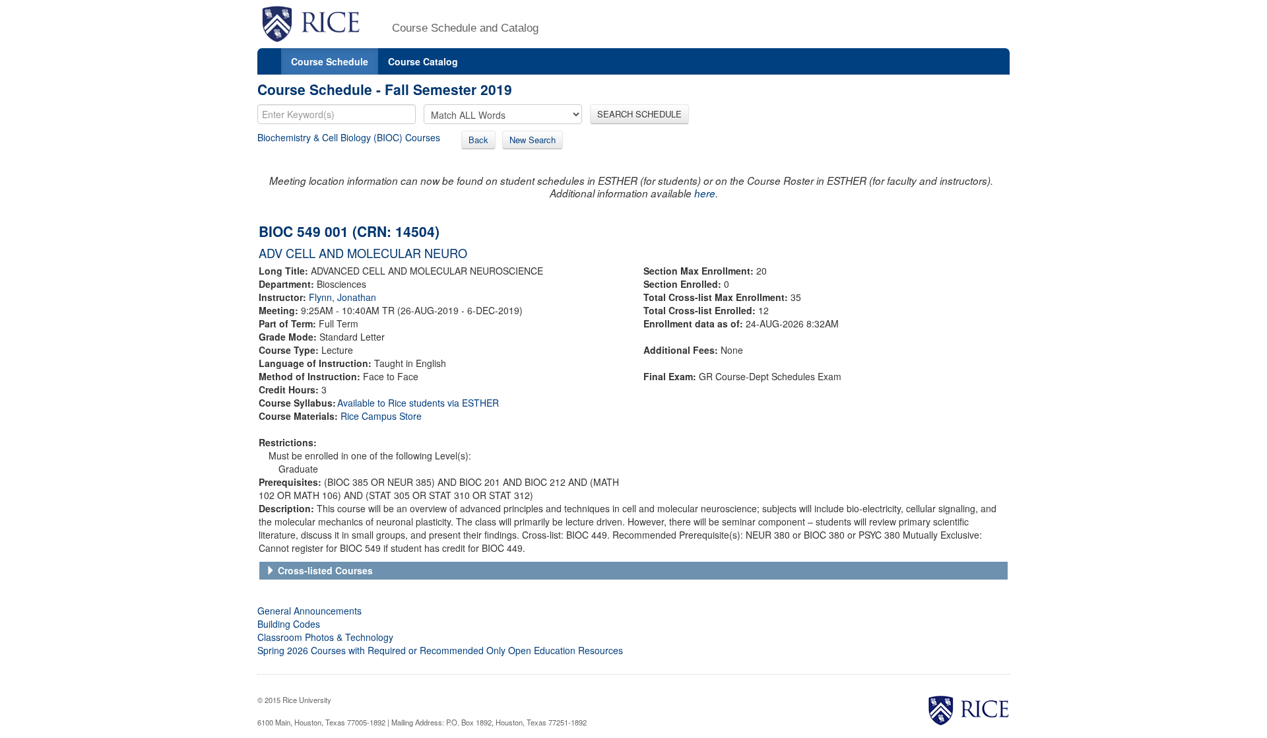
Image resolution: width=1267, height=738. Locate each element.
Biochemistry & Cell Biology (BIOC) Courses (348, 137)
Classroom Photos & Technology (325, 637)
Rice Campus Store (381, 415)
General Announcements (309, 610)
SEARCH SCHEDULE (639, 114)
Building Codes (288, 623)
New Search (532, 139)
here (704, 193)
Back (478, 139)
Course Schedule (329, 61)
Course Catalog (423, 61)
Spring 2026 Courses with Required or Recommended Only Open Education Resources (440, 650)
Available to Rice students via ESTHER (418, 402)
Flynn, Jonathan (342, 297)
